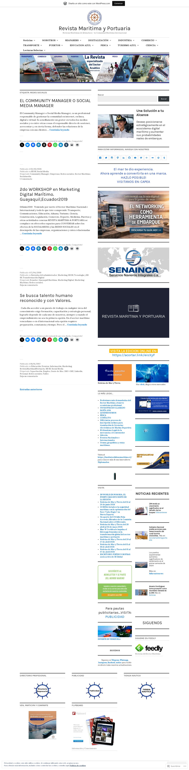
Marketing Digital (66, 280)
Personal (24, 374)
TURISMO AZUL (127, 45)
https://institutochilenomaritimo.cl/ (115, 457)
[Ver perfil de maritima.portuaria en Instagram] (111, 157)
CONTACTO (105, 418)
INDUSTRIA (125, 40)
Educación (36, 366)
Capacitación (36, 371)
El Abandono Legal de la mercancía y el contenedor (112, 431)
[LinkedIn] (123, 157)
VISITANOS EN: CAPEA (133, 182)
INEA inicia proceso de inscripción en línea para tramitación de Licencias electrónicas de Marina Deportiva (115, 424)
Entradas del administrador (44, 275)
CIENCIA (151, 45)
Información (55, 366)
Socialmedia (25, 176)
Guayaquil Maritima (48, 280)
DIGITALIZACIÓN (98, 40)
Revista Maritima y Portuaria (94, 28)
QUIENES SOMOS (108, 413)
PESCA (104, 45)
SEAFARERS (72, 40)
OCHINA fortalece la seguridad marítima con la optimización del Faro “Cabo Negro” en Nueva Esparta (115, 511)
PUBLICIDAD (114, 617)
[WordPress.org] (158, 157)
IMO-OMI (69, 371)
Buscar (101, 95)
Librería (104, 435)
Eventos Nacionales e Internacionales (110, 439)
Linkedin (78, 371)
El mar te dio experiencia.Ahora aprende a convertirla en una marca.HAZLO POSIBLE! (133, 173)
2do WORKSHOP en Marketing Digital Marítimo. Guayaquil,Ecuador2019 (50, 194)
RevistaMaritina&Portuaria (32, 369)
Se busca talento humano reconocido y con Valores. (46, 298)
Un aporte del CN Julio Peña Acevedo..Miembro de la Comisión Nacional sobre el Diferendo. (115, 519)
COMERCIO (147, 40)
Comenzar (118, 3)
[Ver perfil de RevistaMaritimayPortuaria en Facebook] (100, 157)
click (142, 384)
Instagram (102, 662)
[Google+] (146, 157)
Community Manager (39, 174)
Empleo (46, 371)
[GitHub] (129, 157)
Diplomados (103, 462)
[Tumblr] (164, 157)
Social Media (43, 171)
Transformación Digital (33, 277)
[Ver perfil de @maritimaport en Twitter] (106, 157)
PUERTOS (54, 45)
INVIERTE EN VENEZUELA (109, 639)
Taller (46, 374)
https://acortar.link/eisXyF (133, 355)
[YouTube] (135, 157)
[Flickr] (152, 157)
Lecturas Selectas (33, 50)
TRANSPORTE (31, 45)
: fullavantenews (156, 572)
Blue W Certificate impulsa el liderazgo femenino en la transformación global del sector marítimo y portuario (115, 533)
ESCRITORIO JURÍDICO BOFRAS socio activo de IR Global (115, 555)
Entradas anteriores (31, 389)
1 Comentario (26, 179)
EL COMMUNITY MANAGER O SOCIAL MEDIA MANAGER (55, 103)
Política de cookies (78, 765)
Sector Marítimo (82, 174)
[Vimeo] (140, 157)
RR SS (33, 171)
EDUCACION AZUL (80, 45)
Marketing (62, 275)
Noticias (28, 40)
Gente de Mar (57, 371)
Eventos (45, 366)
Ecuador (34, 280)
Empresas (55, 174)
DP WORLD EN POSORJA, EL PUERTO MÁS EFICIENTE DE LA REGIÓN (113, 497)
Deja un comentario (29, 285)
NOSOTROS (48, 40)
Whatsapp (124, 660)
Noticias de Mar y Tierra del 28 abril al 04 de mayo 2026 (114, 525)
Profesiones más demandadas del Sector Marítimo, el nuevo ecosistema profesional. (115, 403)
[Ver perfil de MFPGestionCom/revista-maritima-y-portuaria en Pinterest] (117, 157)
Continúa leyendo (59, 129)
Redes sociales (67, 174)
